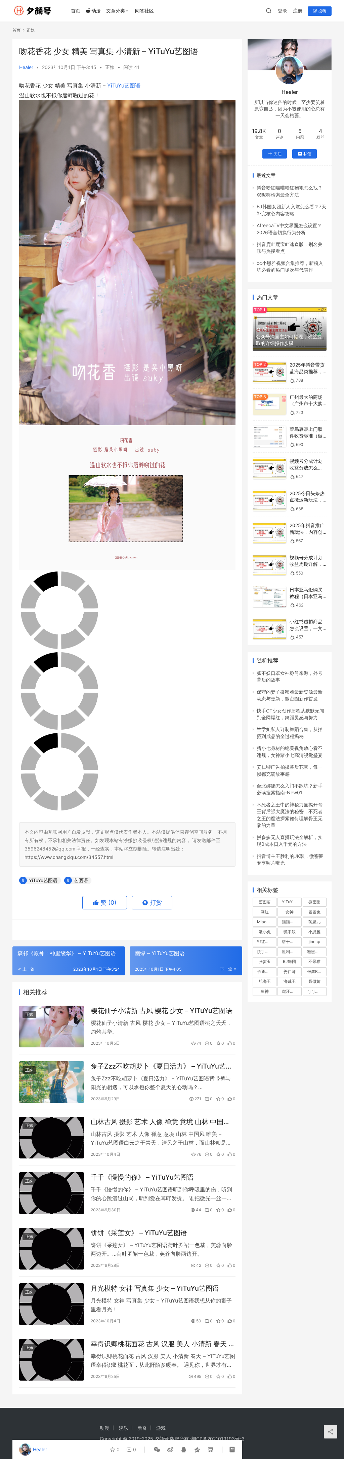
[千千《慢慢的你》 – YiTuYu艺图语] (51, 1193)
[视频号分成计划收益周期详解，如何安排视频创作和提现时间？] (269, 565)
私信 (307, 153)
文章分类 (115, 10)
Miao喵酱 (265, 921)
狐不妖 (290, 931)
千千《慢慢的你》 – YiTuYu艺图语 (142, 1177)
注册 (297, 10)
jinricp (314, 941)
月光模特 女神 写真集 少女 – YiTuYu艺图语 (155, 1288)
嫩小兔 (265, 931)
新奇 (142, 1428)
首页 (75, 10)
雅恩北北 (315, 951)
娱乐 (123, 1428)
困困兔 (314, 911)
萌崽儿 (314, 921)
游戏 (161, 1428)
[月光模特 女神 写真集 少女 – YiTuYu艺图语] (51, 1304)
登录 (282, 10)
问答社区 (144, 10)
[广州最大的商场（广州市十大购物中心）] (269, 404)
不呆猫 (314, 961)
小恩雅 (314, 931)
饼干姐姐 (290, 941)
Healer (26, 67)
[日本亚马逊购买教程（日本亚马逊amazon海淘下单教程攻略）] (269, 596)
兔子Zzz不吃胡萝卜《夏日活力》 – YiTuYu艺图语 (161, 1066)
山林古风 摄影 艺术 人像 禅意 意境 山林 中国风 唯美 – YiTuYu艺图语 (160, 1122)
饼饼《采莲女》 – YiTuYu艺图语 (139, 1233)
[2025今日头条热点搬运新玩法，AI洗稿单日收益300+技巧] (269, 500)
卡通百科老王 (266, 971)
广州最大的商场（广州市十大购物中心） (306, 403)
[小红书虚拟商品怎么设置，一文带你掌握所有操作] (269, 628)
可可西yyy (316, 991)
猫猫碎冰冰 (291, 921)
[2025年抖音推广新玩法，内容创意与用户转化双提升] (269, 532)
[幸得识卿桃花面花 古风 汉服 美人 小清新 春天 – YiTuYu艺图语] (51, 1360)
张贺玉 (265, 961)
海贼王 (290, 981)
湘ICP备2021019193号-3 (217, 1438)
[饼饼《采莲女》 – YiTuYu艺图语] (51, 1249)
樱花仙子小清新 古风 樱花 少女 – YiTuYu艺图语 (161, 1011)
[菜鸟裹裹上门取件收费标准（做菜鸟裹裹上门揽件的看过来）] (269, 436)
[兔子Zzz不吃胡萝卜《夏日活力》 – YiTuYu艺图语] (51, 1082)
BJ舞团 (289, 961)
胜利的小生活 (291, 951)
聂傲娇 (314, 981)
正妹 (110, 67)
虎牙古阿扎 (291, 991)
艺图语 (81, 880)
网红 (265, 911)
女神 (290, 911)
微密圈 (314, 901)
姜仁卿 (290, 971)
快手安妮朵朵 (266, 951)
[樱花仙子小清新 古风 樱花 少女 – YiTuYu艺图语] (51, 1026)
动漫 (96, 10)
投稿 (321, 10)
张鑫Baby (316, 971)
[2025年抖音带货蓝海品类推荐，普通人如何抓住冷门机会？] (269, 372)
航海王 (265, 981)
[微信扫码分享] (157, 1450)
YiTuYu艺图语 (123, 85)
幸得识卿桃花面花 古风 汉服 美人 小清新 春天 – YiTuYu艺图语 (161, 1344)
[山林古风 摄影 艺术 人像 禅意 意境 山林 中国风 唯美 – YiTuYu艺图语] (51, 1137)
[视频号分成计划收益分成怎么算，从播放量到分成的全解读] (269, 468)
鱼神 (265, 991)
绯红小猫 (265, 941)
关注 (277, 153)
